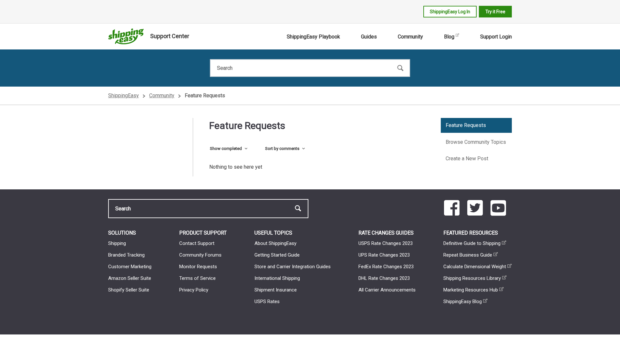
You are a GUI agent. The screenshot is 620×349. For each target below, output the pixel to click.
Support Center (169, 36)
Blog (449, 37)
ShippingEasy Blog (462, 301)
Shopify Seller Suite (128, 290)
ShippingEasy (123, 95)
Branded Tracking (126, 255)
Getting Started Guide (277, 255)
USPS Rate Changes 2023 (385, 243)
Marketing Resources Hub (470, 290)
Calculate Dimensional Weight (474, 267)
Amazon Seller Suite (129, 278)
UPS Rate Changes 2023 (384, 255)
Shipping (117, 243)
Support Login (496, 37)
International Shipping (277, 278)
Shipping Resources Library (472, 278)
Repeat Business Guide (467, 255)
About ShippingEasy (275, 243)
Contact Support (196, 243)
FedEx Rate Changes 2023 (386, 267)
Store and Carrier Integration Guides (292, 267)
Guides (369, 37)
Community (410, 37)
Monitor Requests (198, 267)
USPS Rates (267, 301)
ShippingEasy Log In (450, 11)
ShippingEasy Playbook (313, 37)
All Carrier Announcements (387, 290)
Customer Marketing (129, 267)
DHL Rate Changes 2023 (384, 278)
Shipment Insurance (275, 290)
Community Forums (200, 255)
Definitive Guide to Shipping (472, 243)
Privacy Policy (193, 290)
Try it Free (495, 11)
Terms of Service (197, 278)
